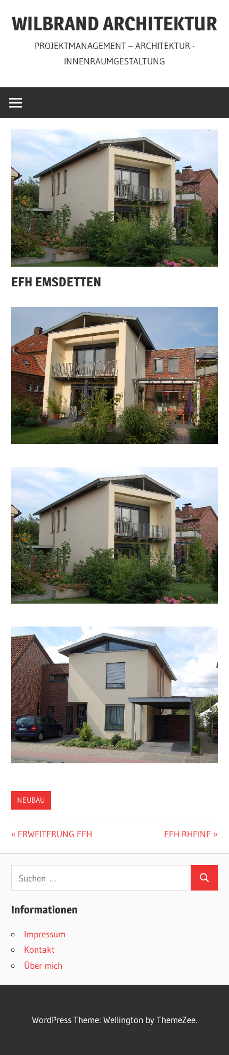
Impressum (45, 933)
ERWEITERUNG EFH (54, 833)
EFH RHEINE (187, 833)
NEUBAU (31, 800)
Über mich (43, 965)
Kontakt (39, 949)
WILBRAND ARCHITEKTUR (114, 23)
